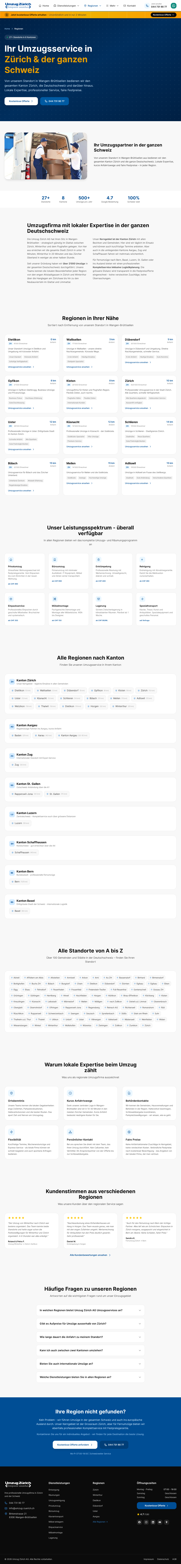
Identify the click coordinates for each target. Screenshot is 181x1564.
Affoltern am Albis (35, 977)
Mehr (112, 5)
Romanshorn (148, 1007)
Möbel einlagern (56, 1521)
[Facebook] (139, 1522)
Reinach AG (112, 1007)
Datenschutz (163, 1559)
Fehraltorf (41, 989)
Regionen (93, 5)
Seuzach (90, 1013)
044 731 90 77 (56, 101)
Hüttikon (112, 995)
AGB (174, 1559)
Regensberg (94, 1007)
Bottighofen (19, 983)
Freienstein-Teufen (97, 989)
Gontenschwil (140, 989)
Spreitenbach (108, 1013)
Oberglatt (18, 1007)
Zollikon (118, 1025)
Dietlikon (22, 690)
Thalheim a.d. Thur (22, 1019)
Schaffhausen (25, 852)
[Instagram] (146, 1522)
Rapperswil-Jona (27, 794)
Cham (79, 983)
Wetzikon (23, 706)
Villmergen (96, 1019)
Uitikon (55, 1019)
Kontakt (131, 5)
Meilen (120, 698)
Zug (20, 764)
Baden (21, 735)
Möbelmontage (56, 1532)
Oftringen (53, 1007)
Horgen (98, 706)
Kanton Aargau (74, 735)
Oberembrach (160, 1001)
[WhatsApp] (173, 6)
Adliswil (144, 698)
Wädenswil (129, 1019)
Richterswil (130, 1007)
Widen (162, 1019)
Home (46, 5)
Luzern (22, 823)
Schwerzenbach (55, 1013)
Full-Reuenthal (119, 989)
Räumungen (54, 1495)
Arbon (85, 977)
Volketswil (112, 1019)
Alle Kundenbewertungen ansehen (88, 1255)
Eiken (166, 983)
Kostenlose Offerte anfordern (73, 1444)
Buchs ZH (36, 983)
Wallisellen (48, 690)
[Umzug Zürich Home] (18, 5)
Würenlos (87, 1025)
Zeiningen (103, 1025)
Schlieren (71, 698)
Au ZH (109, 977)
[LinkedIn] (153, 1522)
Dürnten (125, 983)
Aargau (96, 1516)
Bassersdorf (124, 977)
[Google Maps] (166, 1522)
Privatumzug (54, 1506)
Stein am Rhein (140, 1013)
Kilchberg (149, 995)
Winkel (38, 1025)
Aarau (45, 735)
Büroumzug (54, 1511)
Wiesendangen (20, 1025)
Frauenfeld (76, 989)
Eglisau (140, 983)
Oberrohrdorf (36, 1007)
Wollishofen (70, 1025)
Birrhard (141, 977)
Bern (21, 881)
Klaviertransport (56, 1516)
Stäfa (123, 1013)
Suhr (157, 1013)
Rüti (163, 1007)
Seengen (75, 1013)
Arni (97, 977)
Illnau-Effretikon (130, 995)
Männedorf (69, 1001)
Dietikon (73, 706)
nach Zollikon (116, 1001)
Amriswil (71, 977)
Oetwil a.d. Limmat (137, 1001)
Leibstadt (52, 1001)
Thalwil (48, 706)
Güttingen (34, 995)
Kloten (124, 690)
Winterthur (124, 706)
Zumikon (133, 1025)
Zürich (148, 690)
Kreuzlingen (19, 1001)
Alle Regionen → (100, 1521)
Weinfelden (147, 1019)
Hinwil (66, 995)
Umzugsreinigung (57, 1500)
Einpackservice (56, 1527)
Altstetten (55, 977)
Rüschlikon (18, 1013)
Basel (21, 910)
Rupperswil (36, 1013)
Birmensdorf (157, 977)
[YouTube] (159, 1522)
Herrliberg (51, 995)
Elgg (16, 989)
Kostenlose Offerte (19, 101)
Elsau (27, 989)
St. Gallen (58, 794)
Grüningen (18, 995)
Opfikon (101, 690)
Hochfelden (81, 995)
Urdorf (69, 1019)
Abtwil (16, 977)
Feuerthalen (58, 989)
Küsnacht (45, 698)
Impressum (149, 1559)
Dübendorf (76, 690)
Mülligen (98, 1001)
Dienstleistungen (66, 5)
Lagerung (53, 1538)
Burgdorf (66, 983)
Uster (21, 698)
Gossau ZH (158, 989)
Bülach (97, 698)
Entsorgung (54, 1489)
